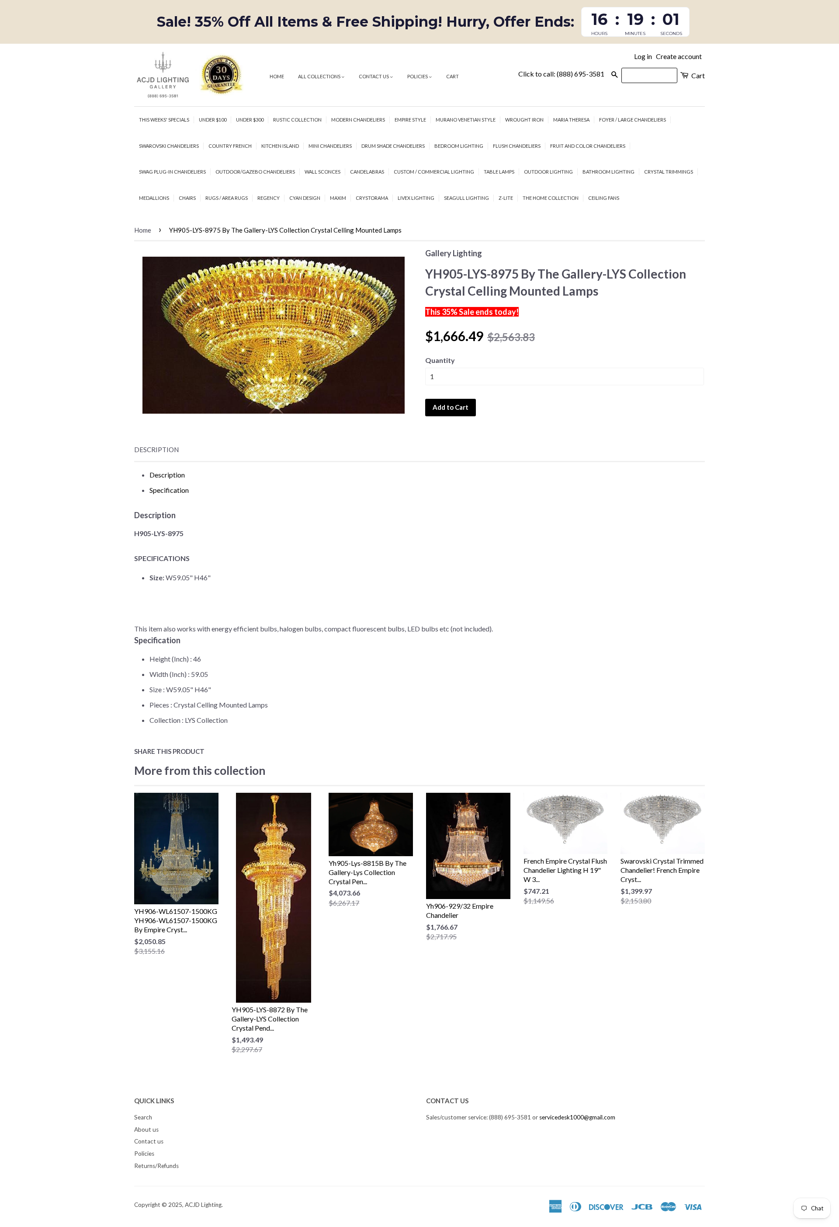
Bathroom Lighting (608, 171)
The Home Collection (551, 198)
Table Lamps (499, 171)
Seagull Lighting (466, 198)
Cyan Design (304, 198)
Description (156, 449)
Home (277, 76)
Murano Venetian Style (466, 119)
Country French (230, 146)
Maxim (338, 198)
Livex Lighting (416, 198)
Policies (418, 76)
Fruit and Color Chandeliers (587, 146)
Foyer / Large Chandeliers (632, 119)
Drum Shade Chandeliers (393, 146)
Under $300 (249, 119)
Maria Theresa (571, 119)
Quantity (440, 360)
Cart (452, 76)
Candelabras (367, 171)
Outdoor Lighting (548, 171)
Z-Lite (506, 198)
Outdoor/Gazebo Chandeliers (255, 171)
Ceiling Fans (603, 198)
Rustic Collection (297, 119)
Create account (679, 56)
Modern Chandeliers (358, 119)
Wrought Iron (524, 119)
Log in (643, 56)
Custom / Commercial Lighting (434, 171)
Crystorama (372, 198)
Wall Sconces (322, 171)
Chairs (187, 198)
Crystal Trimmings (668, 171)
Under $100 (212, 119)
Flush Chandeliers (517, 146)
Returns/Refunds (156, 1165)
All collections (319, 76)
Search (143, 1117)
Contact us (374, 76)
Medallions (154, 198)
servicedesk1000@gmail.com (577, 1117)
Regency (268, 198)
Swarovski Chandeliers (169, 146)
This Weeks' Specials (164, 119)
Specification (169, 490)
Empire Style (410, 119)
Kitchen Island (280, 146)
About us (146, 1129)
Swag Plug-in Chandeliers (172, 171)
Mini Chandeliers (330, 146)
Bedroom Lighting (458, 146)
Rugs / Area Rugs (226, 198)
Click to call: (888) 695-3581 (561, 74)
